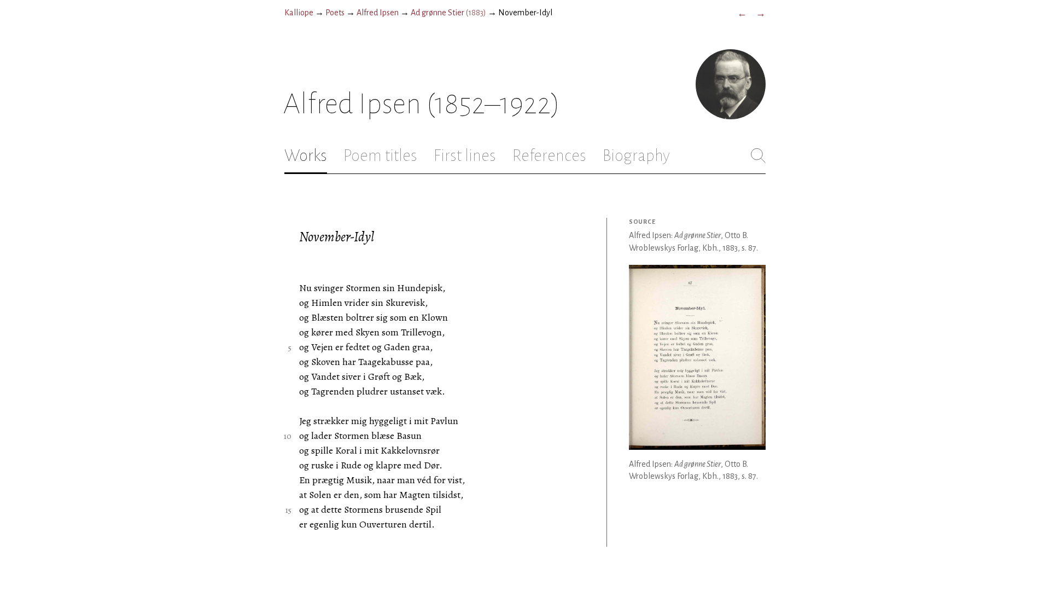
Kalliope (298, 12)
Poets (335, 12)
